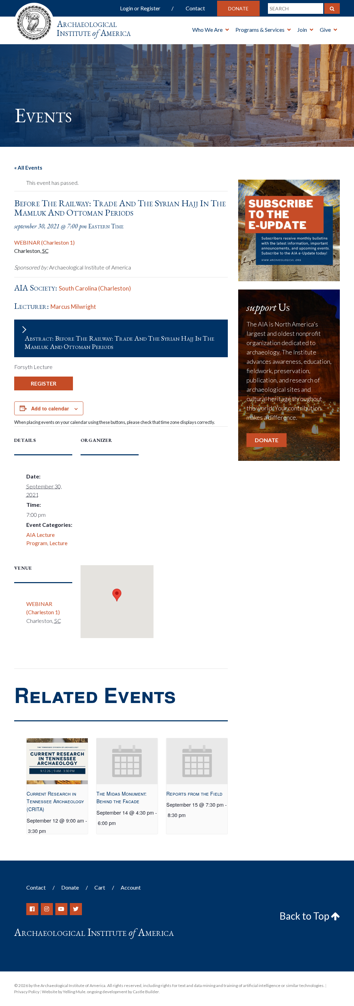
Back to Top (305, 916)
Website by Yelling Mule (63, 991)
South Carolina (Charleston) (95, 288)
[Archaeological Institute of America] (34, 20)
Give (325, 29)
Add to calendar (50, 408)
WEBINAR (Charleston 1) (44, 242)
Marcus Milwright (73, 306)
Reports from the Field (194, 793)
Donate (238, 8)
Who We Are (207, 29)
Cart (99, 887)
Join (302, 29)
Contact (195, 8)
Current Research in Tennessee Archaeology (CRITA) (55, 801)
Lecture (58, 543)
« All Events (28, 167)
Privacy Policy (26, 991)
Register (43, 383)
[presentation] (57, 761)
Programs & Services (260, 29)
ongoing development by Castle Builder (123, 991)
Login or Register (140, 8)
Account (131, 887)
